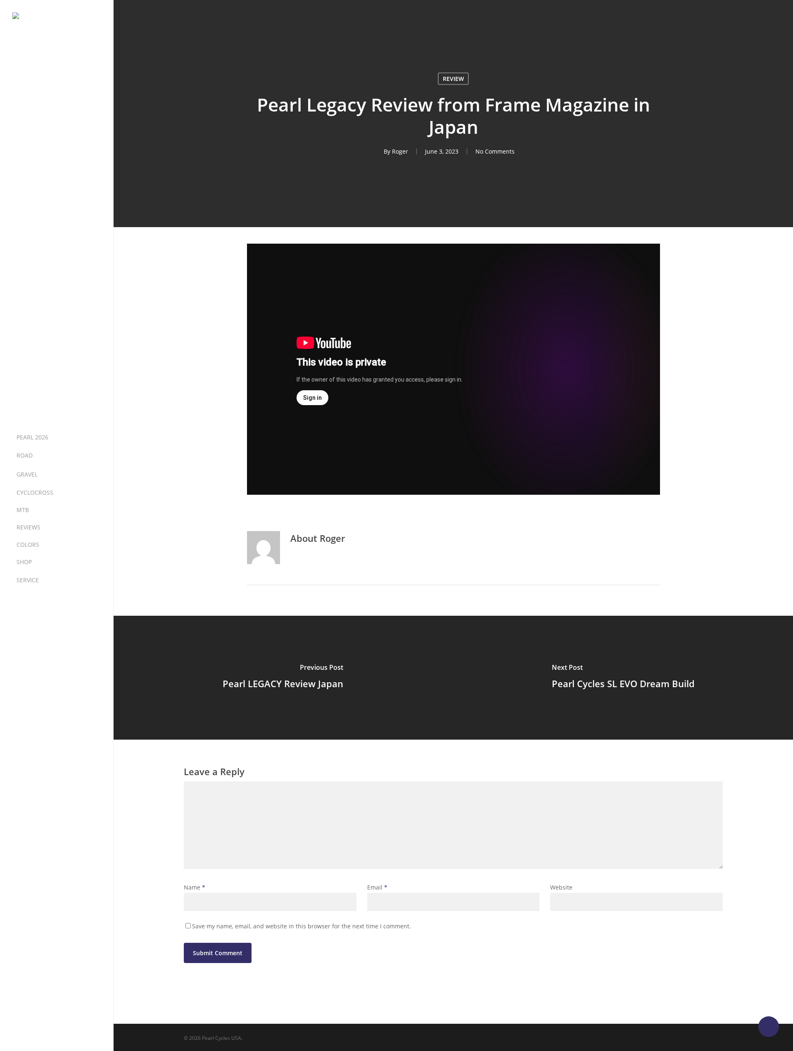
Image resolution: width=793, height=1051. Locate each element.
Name (194, 887)
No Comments (495, 151)
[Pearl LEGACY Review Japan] (283, 678)
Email (377, 887)
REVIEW (453, 79)
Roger (400, 151)
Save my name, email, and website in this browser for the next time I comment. (301, 926)
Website (561, 887)
